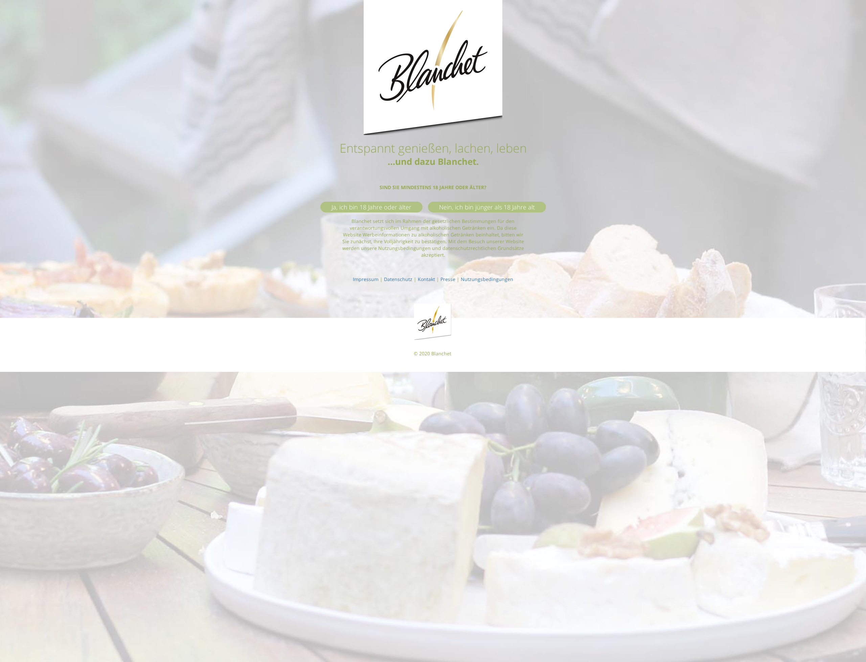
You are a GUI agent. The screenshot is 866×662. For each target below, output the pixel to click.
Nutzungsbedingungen (487, 279)
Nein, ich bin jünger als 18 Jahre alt (487, 207)
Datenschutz (398, 279)
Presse (447, 279)
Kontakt (426, 279)
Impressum (366, 279)
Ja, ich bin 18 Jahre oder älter (371, 207)
